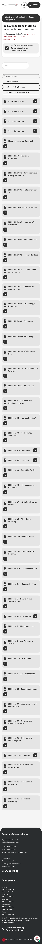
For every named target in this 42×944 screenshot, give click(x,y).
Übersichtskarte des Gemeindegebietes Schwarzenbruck (19, 36)
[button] (4, 940)
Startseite (22, 17)
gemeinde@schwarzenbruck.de (15, 852)
